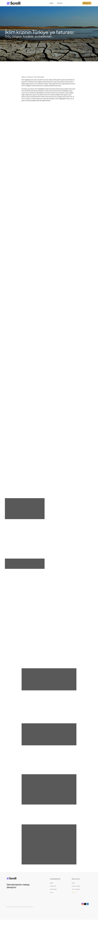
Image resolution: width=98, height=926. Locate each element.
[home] (18, 3)
